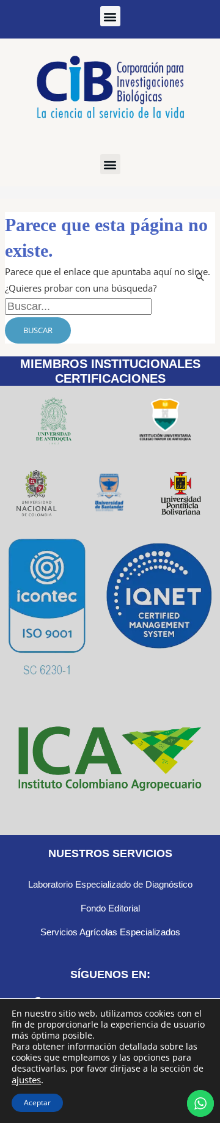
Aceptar (37, 1102)
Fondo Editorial (110, 908)
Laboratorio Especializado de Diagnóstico (110, 884)
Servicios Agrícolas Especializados (110, 932)
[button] (110, 16)
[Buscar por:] (78, 306)
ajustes (26, 1079)
